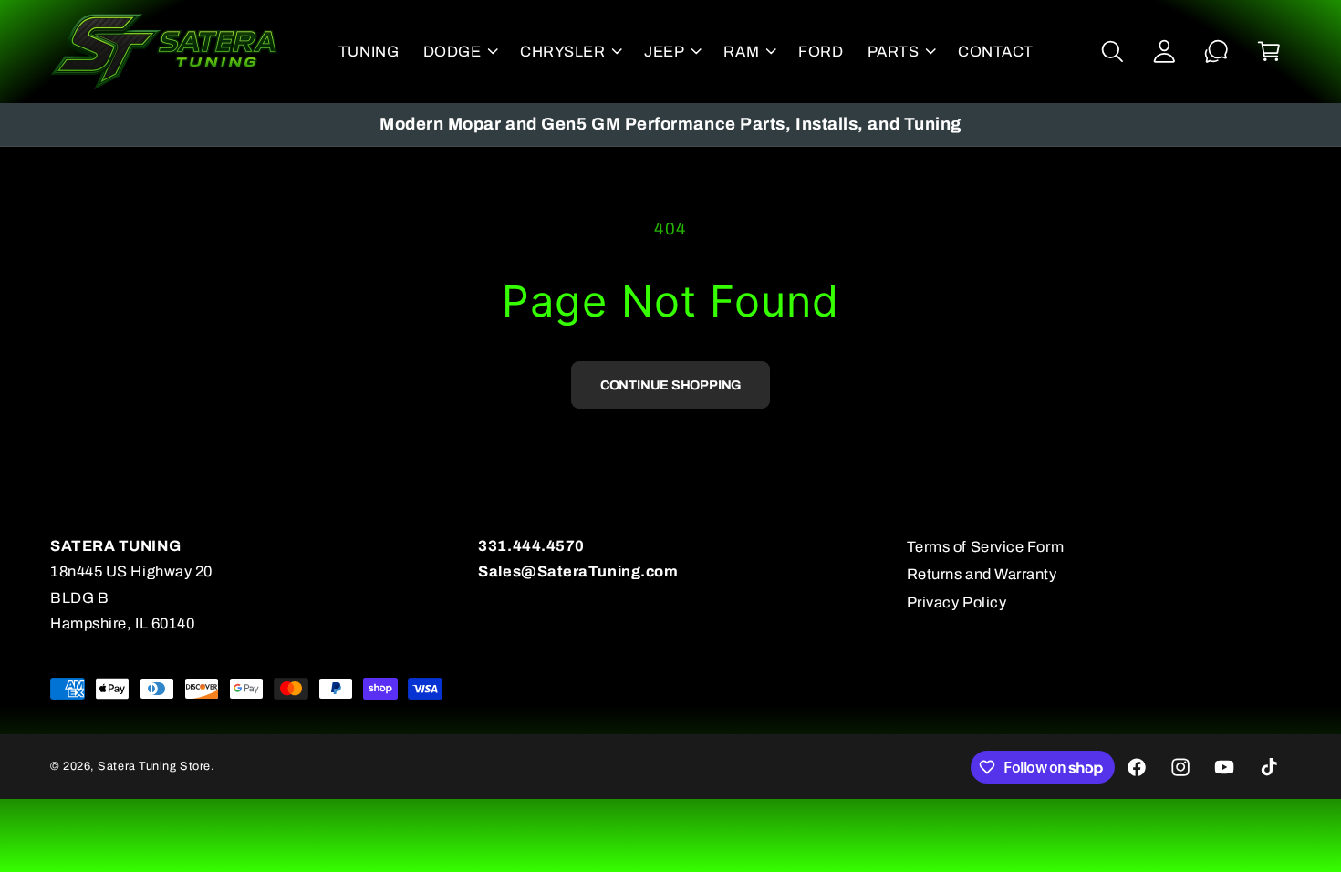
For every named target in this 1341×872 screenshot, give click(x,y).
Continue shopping (670, 385)
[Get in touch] (1216, 52)
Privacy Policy (957, 602)
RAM (741, 51)
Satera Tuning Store (154, 766)
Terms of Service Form (985, 547)
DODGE (452, 51)
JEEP (664, 51)
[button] (459, 51)
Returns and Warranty (982, 574)
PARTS (894, 51)
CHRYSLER (562, 51)
